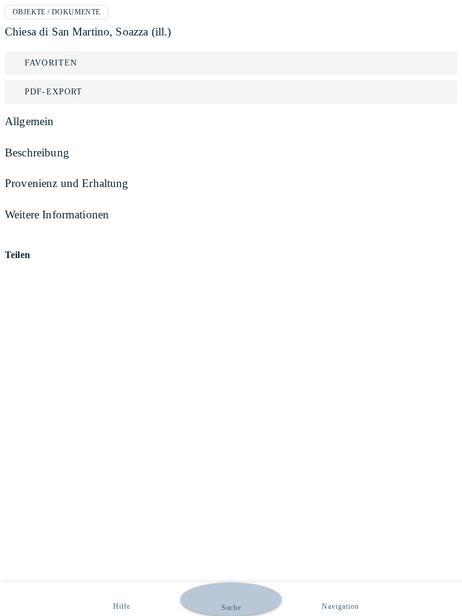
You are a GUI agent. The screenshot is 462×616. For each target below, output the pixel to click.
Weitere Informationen (57, 214)
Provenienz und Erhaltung (67, 183)
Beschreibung (37, 152)
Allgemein (29, 121)
